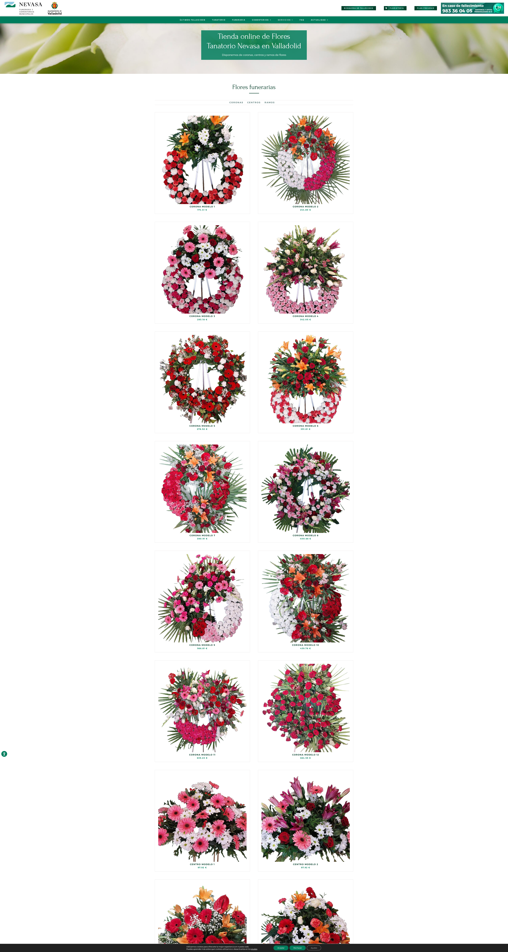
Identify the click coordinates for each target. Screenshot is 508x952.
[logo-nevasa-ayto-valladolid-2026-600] (33, 2)
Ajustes (314, 948)
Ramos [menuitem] (270, 102)
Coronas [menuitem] (236, 102)
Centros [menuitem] (254, 102)
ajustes (254, 949)
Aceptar (280, 948)
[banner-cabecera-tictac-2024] (472, 3)
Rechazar (297, 948)
